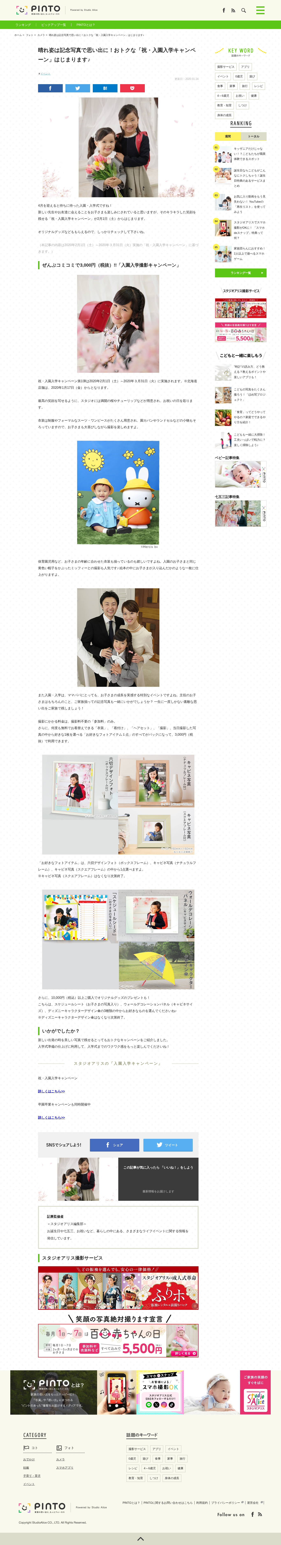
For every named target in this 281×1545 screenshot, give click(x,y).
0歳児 (239, 76)
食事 (220, 86)
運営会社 (253, 1502)
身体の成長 (224, 115)
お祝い (240, 95)
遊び (252, 76)
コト (34, 1448)
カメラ (60, 1459)
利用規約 (202, 1502)
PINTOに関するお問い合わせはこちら (168, 1502)
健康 (254, 95)
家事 (232, 86)
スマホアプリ (64, 1467)
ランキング (23, 24)
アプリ (245, 66)
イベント (45, 73)
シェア (118, 1145)
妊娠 (26, 1467)
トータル (253, 136)
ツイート (171, 1145)
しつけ (242, 105)
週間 (228, 136)
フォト (69, 1448)
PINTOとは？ (86, 24)
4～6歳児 (223, 95)
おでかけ (29, 1459)
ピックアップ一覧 (53, 24)
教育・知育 (224, 105)
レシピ (258, 86)
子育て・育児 (32, 1475)
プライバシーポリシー (225, 1502)
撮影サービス (226, 66)
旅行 (245, 86)
